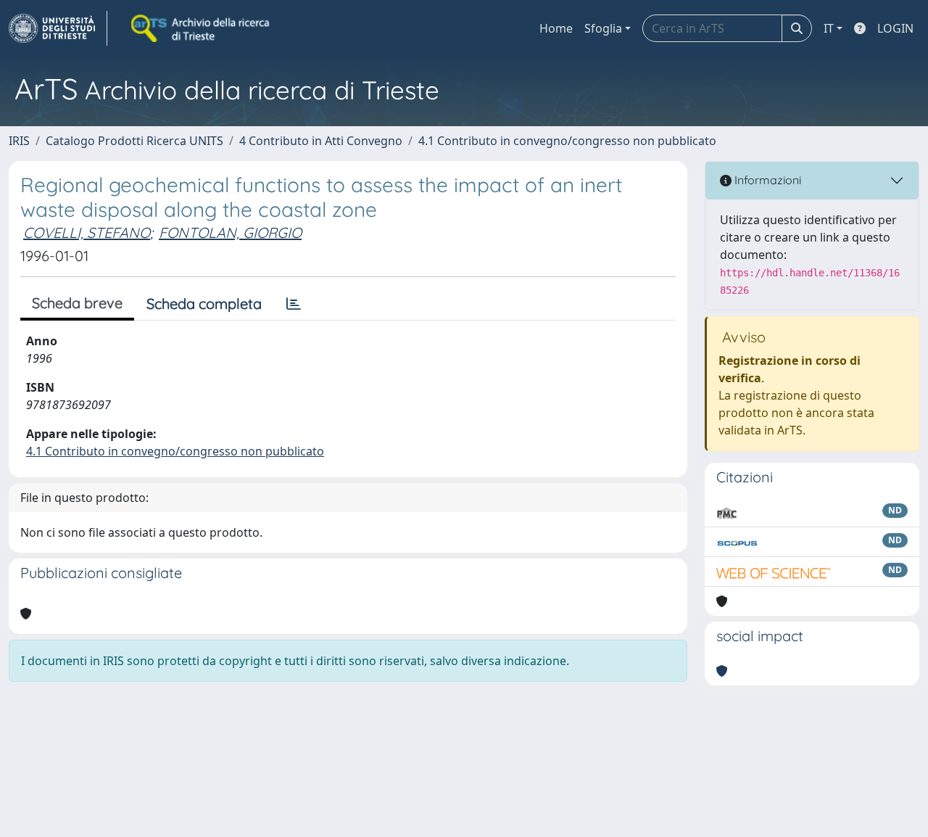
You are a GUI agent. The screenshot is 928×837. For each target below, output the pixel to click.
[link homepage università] (201, 28)
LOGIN (895, 28)
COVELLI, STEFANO (86, 232)
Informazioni (766, 180)
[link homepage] (58, 28)
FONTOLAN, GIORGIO (230, 232)
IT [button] (829, 28)
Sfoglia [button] (603, 28)
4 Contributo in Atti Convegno (320, 141)
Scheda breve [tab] (77, 303)
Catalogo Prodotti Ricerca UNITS (134, 141)
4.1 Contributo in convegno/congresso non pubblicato (567, 141)
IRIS (19, 141)
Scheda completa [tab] (204, 303)
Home (556, 28)
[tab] (293, 304)
